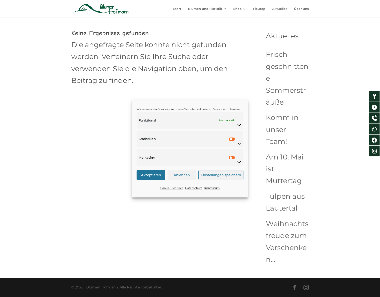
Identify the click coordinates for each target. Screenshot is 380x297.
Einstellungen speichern (221, 175)
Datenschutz (193, 188)
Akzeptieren (151, 175)
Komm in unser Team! (282, 129)
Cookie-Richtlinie (171, 188)
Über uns (301, 9)
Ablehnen (182, 175)
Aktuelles (279, 9)
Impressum (212, 188)
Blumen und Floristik (205, 9)
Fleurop (259, 9)
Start (177, 9)
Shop (237, 9)
